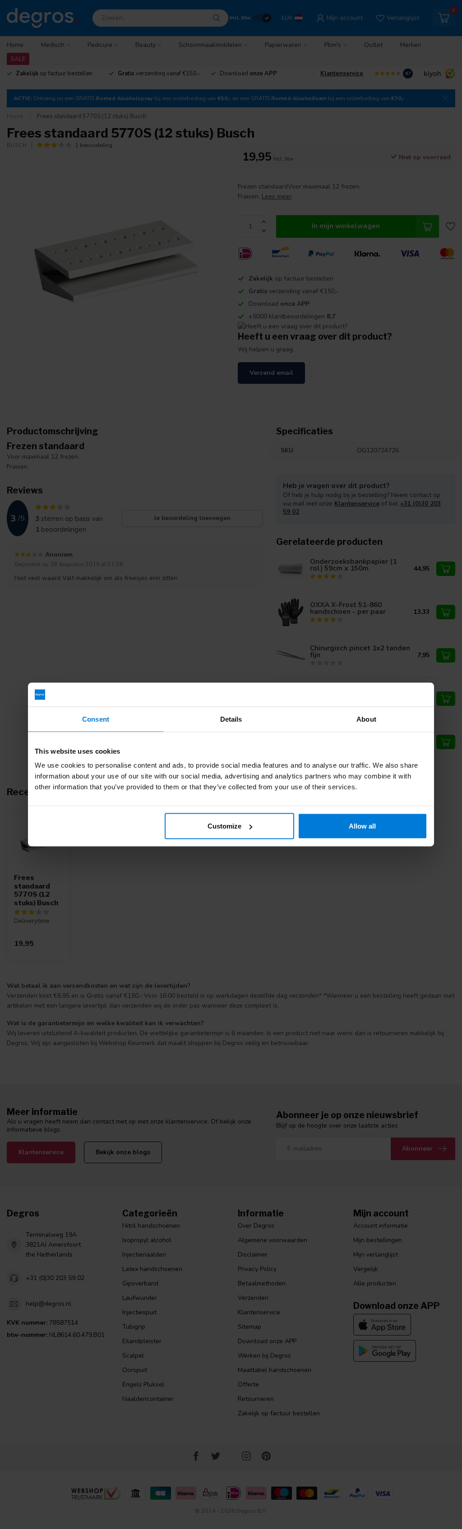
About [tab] (366, 719)
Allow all (362, 826)
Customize (224, 826)
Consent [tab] (95, 719)
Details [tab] (231, 719)
